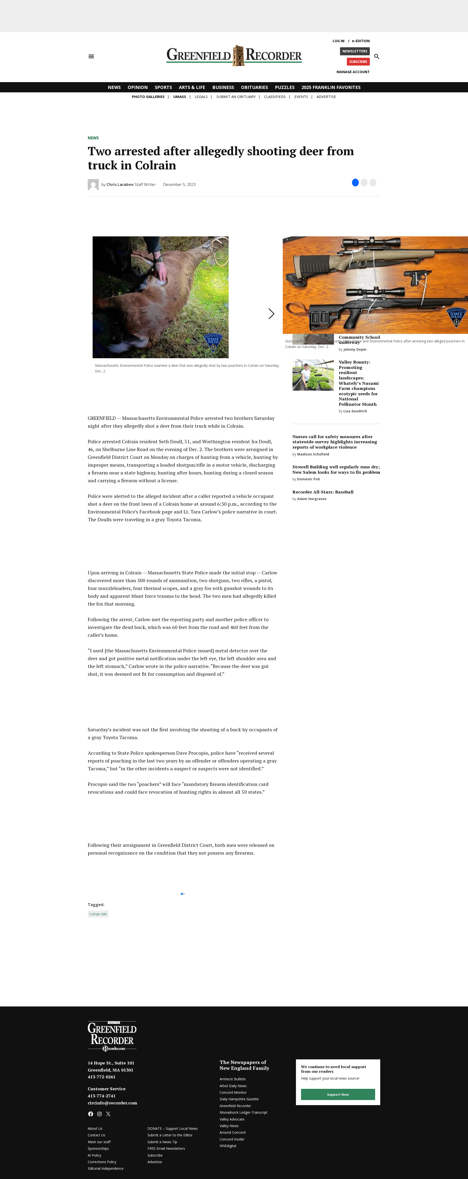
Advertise (326, 96)
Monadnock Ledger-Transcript (243, 1112)
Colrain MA (98, 914)
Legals (201, 96)
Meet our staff (99, 1142)
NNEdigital (228, 1145)
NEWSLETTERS (354, 51)
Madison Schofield (313, 454)
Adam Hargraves (312, 498)
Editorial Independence (106, 1168)
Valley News (229, 1125)
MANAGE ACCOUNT (353, 71)
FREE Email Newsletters (166, 1148)
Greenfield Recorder (235, 1105)
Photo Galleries (148, 96)
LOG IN (338, 41)
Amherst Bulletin (233, 1079)
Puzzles (284, 87)
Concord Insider (232, 1139)
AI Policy (94, 1155)
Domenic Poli (308, 479)
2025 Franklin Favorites (331, 87)
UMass (179, 96)
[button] (271, 313)
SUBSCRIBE (358, 61)
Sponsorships (98, 1148)
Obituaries (254, 87)
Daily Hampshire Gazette (239, 1099)
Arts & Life (192, 87)
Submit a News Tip (162, 1142)
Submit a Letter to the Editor (170, 1135)
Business (223, 87)
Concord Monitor (233, 1092)
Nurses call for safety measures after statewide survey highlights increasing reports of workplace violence (334, 442)
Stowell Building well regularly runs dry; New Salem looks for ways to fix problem (336, 469)
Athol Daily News (233, 1085)
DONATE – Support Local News (172, 1128)
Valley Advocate (232, 1119)
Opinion (138, 87)
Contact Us (96, 1135)
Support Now (338, 1094)
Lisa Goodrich (355, 411)
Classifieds (275, 96)
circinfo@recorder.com (112, 1103)
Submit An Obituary (236, 96)
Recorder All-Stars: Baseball (322, 492)
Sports (163, 87)
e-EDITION (361, 41)
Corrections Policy (102, 1162)
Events (301, 96)
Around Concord (232, 1132)
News (114, 87)
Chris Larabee (120, 184)
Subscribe (155, 1155)
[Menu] (91, 56)
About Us (95, 1128)
